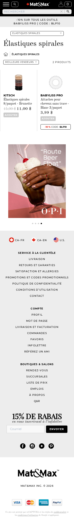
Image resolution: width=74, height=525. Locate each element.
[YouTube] (42, 445)
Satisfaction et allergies (37, 271)
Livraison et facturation (37, 327)
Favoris (37, 339)
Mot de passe (37, 320)
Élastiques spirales (25, 54)
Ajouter (11, 115)
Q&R (37, 401)
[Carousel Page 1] (32, 223)
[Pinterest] (51, 445)
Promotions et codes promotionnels (37, 277)
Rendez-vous (37, 370)
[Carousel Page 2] (35, 223)
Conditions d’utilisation (37, 289)
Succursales (36, 376)
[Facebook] (23, 445)
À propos (37, 394)
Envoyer (57, 429)
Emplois (37, 388)
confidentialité (60, 512)
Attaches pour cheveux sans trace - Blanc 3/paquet (54, 104)
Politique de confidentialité (37, 283)
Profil (37, 314)
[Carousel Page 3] (38, 223)
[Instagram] (32, 445)
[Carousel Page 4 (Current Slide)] (41, 223)
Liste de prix (37, 382)
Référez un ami (37, 351)
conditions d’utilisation (28, 515)
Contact (37, 295)
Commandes (37, 333)
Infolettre (37, 345)
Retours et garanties (37, 265)
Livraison (37, 259)
